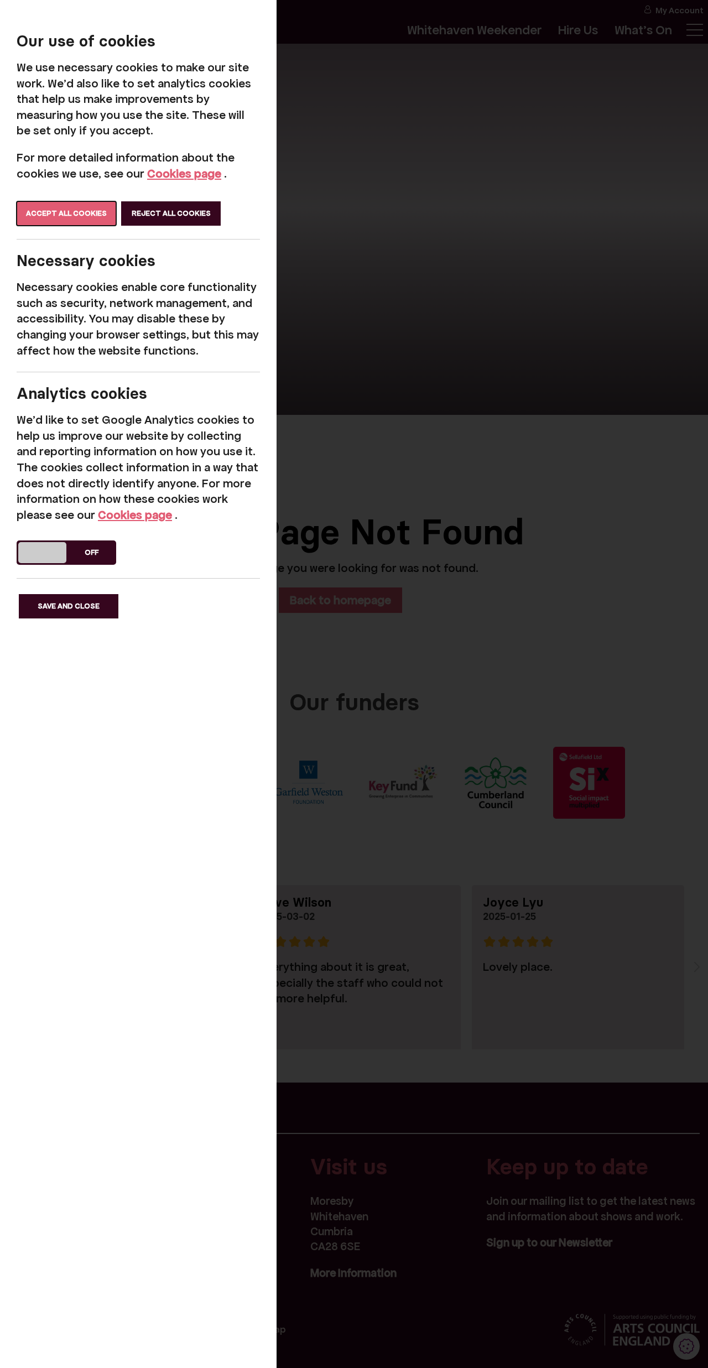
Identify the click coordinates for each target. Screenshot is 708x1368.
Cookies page (184, 173)
